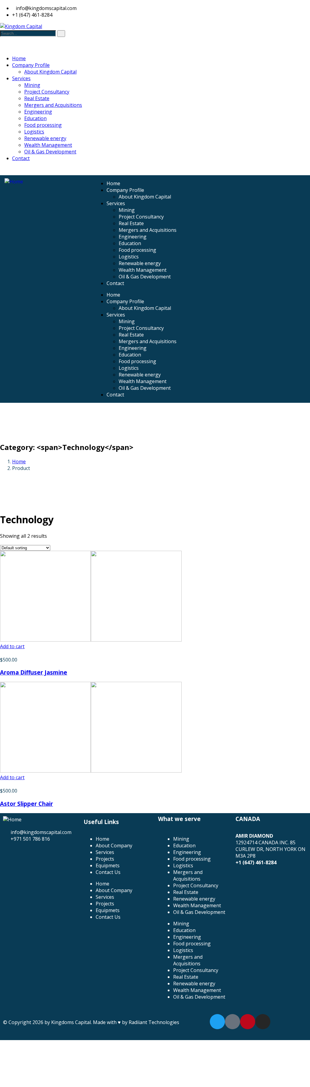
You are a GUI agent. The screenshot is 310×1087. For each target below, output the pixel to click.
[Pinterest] (247, 1021)
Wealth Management (143, 270)
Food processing (137, 250)
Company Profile (125, 190)
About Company (114, 845)
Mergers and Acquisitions (147, 230)
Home (113, 183)
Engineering (133, 236)
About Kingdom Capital (145, 196)
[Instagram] (262, 1021)
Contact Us (108, 872)
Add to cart (12, 646)
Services (116, 203)
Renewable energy (140, 263)
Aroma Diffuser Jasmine (33, 672)
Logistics (129, 256)
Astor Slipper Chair (26, 803)
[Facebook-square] (232, 1021)
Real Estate (131, 223)
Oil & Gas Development (145, 276)
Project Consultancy (141, 216)
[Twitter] (217, 1021)
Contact (115, 283)
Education (130, 243)
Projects (105, 858)
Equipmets (108, 865)
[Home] (14, 181)
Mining (127, 210)
